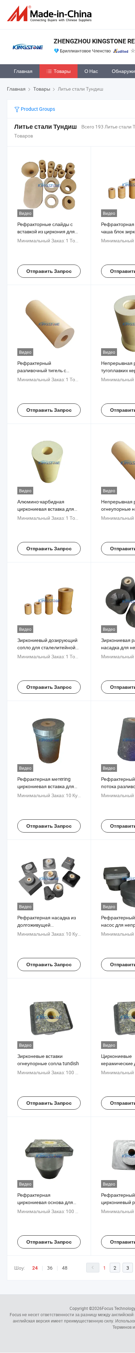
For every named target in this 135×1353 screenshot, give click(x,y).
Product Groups (37, 109)
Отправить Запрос (49, 271)
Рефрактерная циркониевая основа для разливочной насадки (45, 1202)
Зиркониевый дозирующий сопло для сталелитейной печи (47, 647)
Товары (62, 71)
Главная (23, 71)
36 (50, 1267)
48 (65, 1267)
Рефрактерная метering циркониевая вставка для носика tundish (45, 786)
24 (35, 1268)
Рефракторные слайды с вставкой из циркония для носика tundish (46, 231)
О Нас (91, 71)
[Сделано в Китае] (50, 14)
